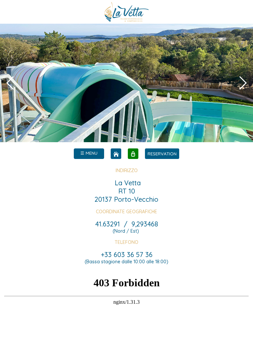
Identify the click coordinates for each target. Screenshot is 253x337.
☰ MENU (89, 153)
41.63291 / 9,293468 (126, 224)
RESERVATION (162, 153)
